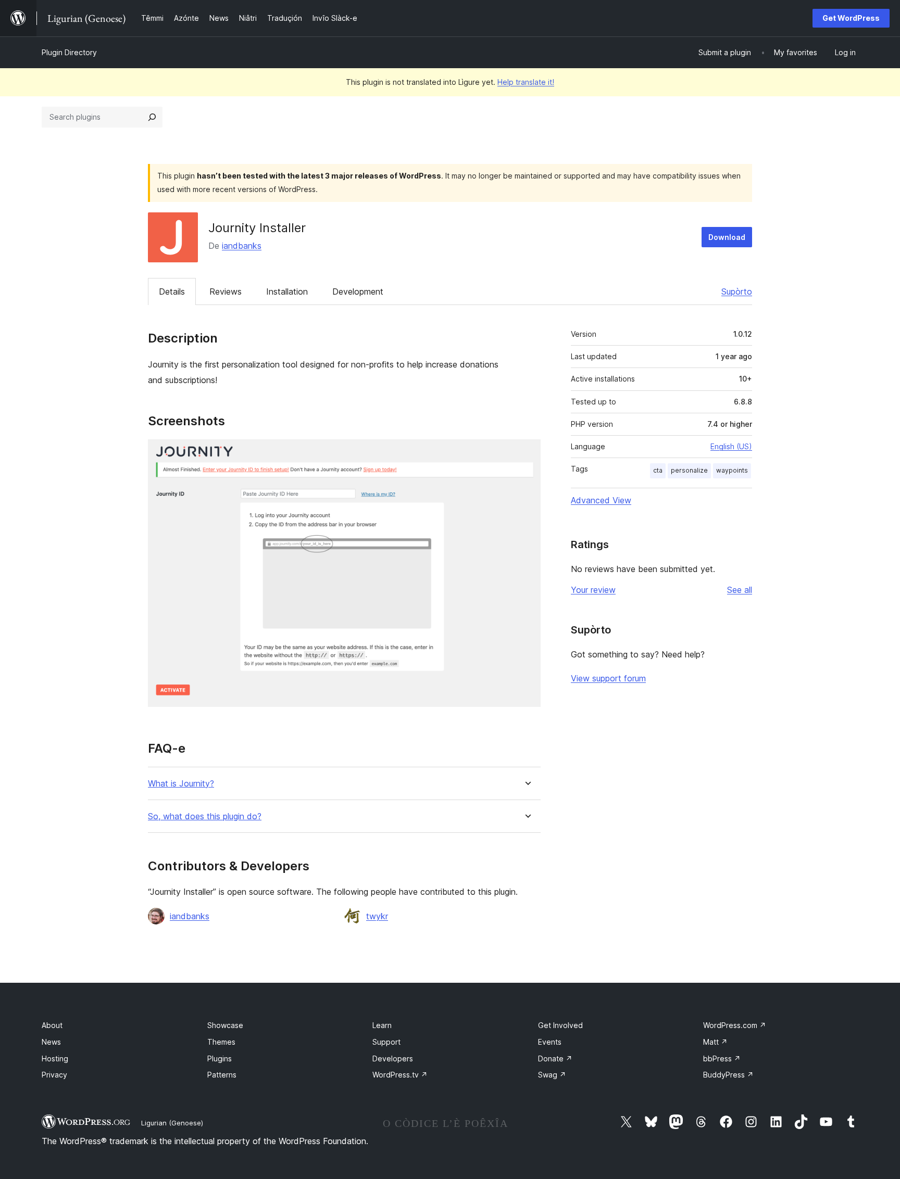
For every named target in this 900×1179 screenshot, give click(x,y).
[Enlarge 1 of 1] (526, 453)
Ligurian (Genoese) (172, 1123)
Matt (715, 1041)
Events (549, 1041)
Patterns (221, 1074)
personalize (689, 470)
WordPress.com (734, 1025)
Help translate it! (525, 82)
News (51, 1041)
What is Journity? (181, 784)
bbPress (722, 1058)
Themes (221, 1041)
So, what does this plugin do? (204, 816)
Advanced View (601, 500)
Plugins (219, 1058)
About (52, 1025)
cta (657, 470)
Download (726, 237)
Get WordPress (851, 18)
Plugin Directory (69, 52)
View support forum (608, 678)
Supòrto (736, 291)
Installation (287, 291)
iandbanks (241, 245)
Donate (555, 1058)
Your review (593, 590)
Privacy (54, 1074)
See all (739, 590)
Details (172, 291)
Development (357, 291)
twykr (377, 916)
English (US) (731, 446)
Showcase (225, 1025)
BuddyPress (728, 1074)
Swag (552, 1074)
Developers (392, 1058)
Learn (382, 1025)
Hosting (55, 1058)
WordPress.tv (400, 1074)
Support (386, 1041)
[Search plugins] (152, 117)
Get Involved (560, 1025)
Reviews (225, 291)
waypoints (732, 470)
